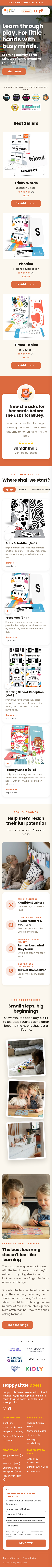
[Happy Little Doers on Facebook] (9, 1408)
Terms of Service (11, 1558)
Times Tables (34, 1435)
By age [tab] (9, 489)
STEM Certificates (12, 1427)
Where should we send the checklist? (24, 1520)
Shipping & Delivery (13, 1431)
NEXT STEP (26, 1543)
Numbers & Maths (36, 1430)
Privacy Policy (29, 1558)
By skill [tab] (22, 489)
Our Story (8, 1422)
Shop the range (18, 1325)
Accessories (33, 1471)
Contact (7, 1440)
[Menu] (45, 11)
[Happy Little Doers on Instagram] (4, 1408)
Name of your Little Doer (18, 1509)
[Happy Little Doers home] (9, 11)
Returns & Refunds (13, 1435)
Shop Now (14, 71)
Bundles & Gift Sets (37, 1466)
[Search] (35, 11)
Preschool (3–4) (11, 1463)
